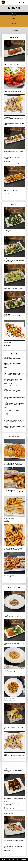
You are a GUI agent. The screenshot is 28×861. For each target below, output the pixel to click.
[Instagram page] (21, 2)
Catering (23, 859)
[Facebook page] (19, 2)
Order (3, 859)
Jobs (13, 859)
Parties (18, 859)
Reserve (8, 859)
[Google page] (23, 2)
